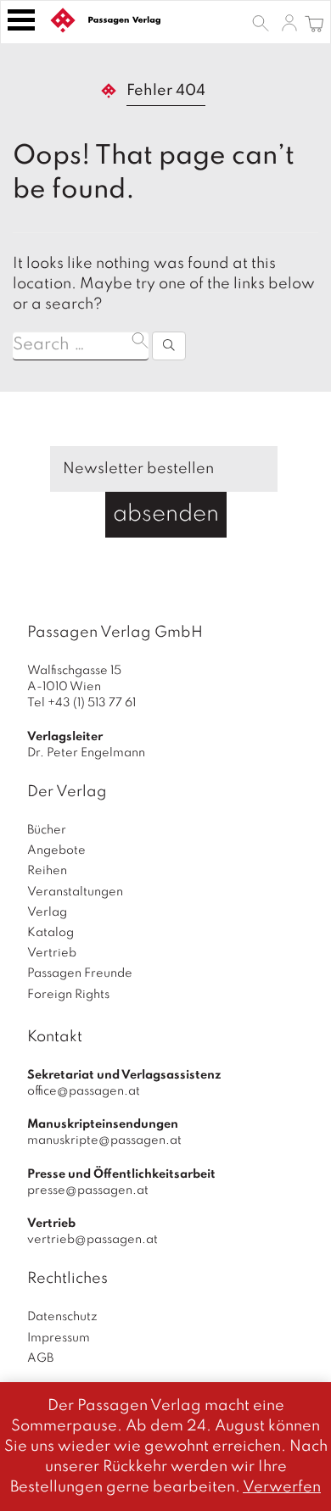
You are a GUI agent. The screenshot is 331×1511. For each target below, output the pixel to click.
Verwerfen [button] (282, 1487)
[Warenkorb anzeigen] (314, 22)
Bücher (46, 830)
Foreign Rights (68, 995)
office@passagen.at (83, 1091)
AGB (40, 1358)
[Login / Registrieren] (289, 22)
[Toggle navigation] (21, 20)
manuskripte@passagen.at (104, 1140)
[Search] (169, 346)
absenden (166, 514)
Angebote (56, 850)
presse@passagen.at (88, 1190)
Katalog (50, 933)
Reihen (47, 871)
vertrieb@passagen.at (92, 1240)
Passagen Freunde (79, 973)
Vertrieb (51, 953)
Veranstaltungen (75, 892)
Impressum (58, 1338)
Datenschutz (62, 1317)
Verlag (47, 912)
